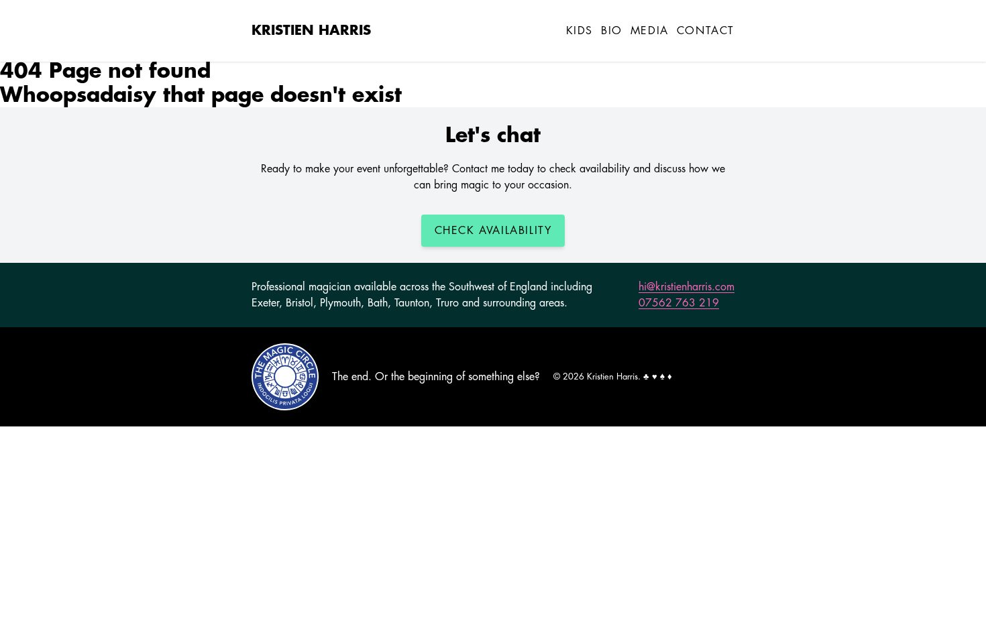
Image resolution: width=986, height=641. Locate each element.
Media (650, 30)
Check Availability (493, 230)
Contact (705, 30)
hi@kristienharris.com (686, 287)
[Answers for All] (285, 376)
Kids (579, 30)
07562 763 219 (679, 303)
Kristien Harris (311, 30)
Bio (611, 30)
